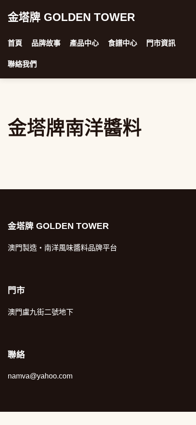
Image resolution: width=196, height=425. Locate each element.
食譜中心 (122, 43)
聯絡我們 (22, 64)
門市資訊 (160, 43)
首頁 (15, 43)
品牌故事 (46, 43)
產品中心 (84, 43)
